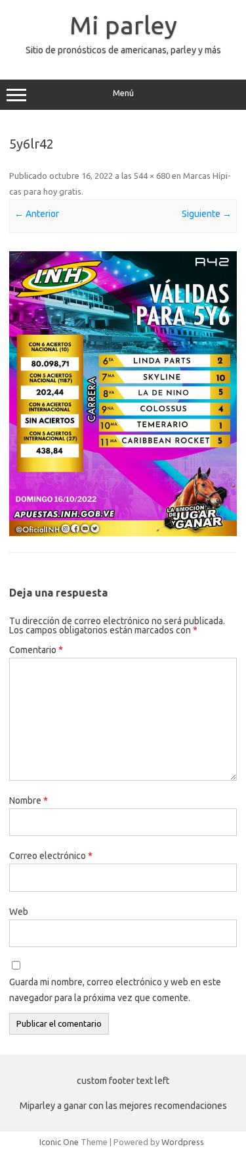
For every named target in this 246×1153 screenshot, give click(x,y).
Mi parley (123, 25)
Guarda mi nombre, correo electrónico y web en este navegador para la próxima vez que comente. (115, 990)
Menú (123, 93)
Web (18, 911)
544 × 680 (152, 175)
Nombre (28, 800)
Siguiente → (207, 214)
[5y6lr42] (123, 394)
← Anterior (36, 214)
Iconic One (59, 1141)
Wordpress (182, 1141)
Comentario (36, 650)
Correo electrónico (50, 855)
